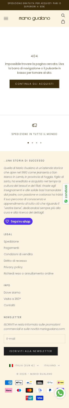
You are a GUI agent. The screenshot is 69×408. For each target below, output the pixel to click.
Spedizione (11, 241)
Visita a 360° (12, 299)
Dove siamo (12, 292)
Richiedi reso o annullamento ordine (28, 273)
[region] (34, 129)
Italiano (50, 365)
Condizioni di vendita (18, 254)
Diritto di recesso (15, 261)
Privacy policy (13, 267)
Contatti (9, 305)
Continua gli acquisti (34, 84)
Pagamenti (11, 248)
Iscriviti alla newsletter (30, 351)
